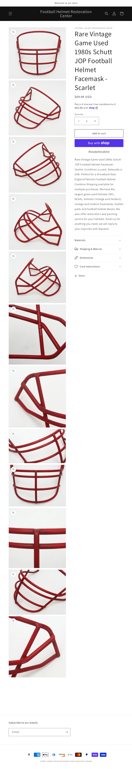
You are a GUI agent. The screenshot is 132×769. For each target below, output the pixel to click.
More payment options (99, 151)
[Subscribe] (66, 732)
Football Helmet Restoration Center (60, 761)
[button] (10, 13)
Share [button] (82, 275)
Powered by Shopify (84, 761)
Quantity (79, 114)
